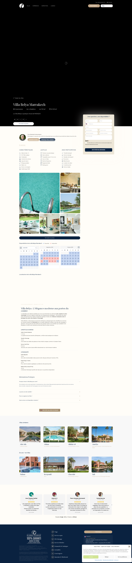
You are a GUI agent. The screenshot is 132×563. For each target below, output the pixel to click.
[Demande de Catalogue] (52, 546)
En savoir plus (22, 145)
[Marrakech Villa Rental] (52, 557)
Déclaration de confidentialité (108, 560)
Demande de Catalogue (61, 546)
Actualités (57, 550)
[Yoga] (52, 532)
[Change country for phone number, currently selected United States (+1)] (86, 124)
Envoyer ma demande (98, 150)
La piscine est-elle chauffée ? (25, 392)
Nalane (22, 474)
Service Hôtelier (59, 542)
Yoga (56, 532)
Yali (93, 474)
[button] (129, 546)
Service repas (58, 535)
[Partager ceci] (17, 119)
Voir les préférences (122, 557)
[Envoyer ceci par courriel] (14, 119)
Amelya (95, 444)
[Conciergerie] (52, 553)
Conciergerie (58, 553)
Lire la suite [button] (54, 512)
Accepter (91, 557)
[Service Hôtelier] (52, 542)
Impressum (116, 560)
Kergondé (48, 474)
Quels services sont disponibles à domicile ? (28, 400)
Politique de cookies (98, 560)
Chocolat (71, 474)
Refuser (106, 557)
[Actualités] (52, 550)
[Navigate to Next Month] (79, 247)
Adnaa (46, 444)
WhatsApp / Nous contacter (47, 139)
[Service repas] (52, 535)
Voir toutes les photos (23, 123)
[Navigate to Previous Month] (21, 248)
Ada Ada (23, 444)
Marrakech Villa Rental (61, 557)
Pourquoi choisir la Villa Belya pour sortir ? (28, 381)
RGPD (87, 141)
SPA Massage (58, 539)
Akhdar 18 (72, 444)
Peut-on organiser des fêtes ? (25, 396)
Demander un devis (33, 139)
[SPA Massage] (52, 539)
